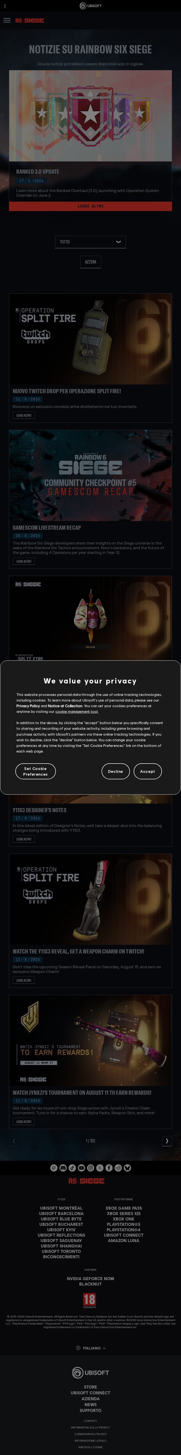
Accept (147, 771)
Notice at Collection (65, 705)
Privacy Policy (28, 705)
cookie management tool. (77, 711)
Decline (115, 771)
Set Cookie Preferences (35, 771)
